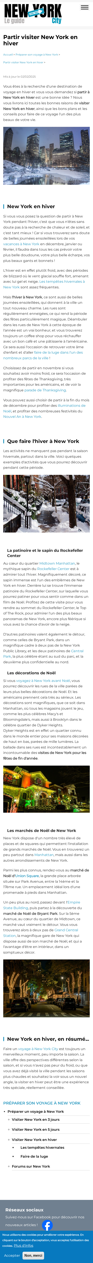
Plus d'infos (23, 1245)
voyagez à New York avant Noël (43, 681)
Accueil (8, 54)
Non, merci (33, 1255)
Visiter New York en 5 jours (35, 1129)
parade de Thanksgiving (45, 390)
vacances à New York (21, 244)
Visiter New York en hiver (34, 1140)
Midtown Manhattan (57, 563)
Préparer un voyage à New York (36, 1111)
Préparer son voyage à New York (37, 54)
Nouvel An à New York (22, 417)
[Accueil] (33, 14)
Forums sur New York (31, 1166)
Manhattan (44, 855)
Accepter (12, 1255)
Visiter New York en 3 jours (35, 1120)
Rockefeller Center (53, 569)
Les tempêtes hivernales (42, 1147)
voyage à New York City (38, 1049)
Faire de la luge (34, 1156)
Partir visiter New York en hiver (23, 62)
